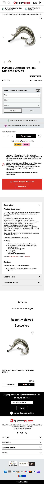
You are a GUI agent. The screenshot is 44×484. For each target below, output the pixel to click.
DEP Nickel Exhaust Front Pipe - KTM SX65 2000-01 (18, 371)
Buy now (27, 384)
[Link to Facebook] (17, 433)
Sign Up (22, 408)
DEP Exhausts (13, 257)
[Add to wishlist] (40, 136)
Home (4, 14)
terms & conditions (28, 413)
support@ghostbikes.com (22, 429)
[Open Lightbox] (40, 17)
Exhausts (27, 257)
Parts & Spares (12, 14)
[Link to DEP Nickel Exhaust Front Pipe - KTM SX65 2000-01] (18, 347)
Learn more (22, 186)
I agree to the (24, 413)
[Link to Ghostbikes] (22, 3)
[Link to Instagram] (21, 433)
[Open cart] (40, 3)
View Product (10, 384)
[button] (35, 3)
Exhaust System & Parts (25, 14)
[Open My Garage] (35, 3)
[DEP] (35, 76)
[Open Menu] (3, 3)
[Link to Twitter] (26, 433)
